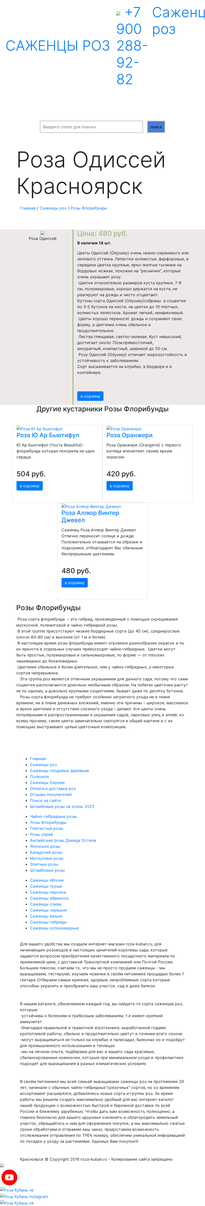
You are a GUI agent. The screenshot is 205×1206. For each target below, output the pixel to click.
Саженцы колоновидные (54, 927)
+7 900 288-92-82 (132, 46)
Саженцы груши (46, 886)
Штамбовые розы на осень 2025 (62, 806)
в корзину (90, 396)
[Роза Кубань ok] (17, 1202)
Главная (28, 208)
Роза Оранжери (129, 435)
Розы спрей (41, 834)
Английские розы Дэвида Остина (63, 840)
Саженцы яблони (47, 880)
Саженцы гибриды (48, 922)
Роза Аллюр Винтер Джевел (90, 516)
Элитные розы (44, 864)
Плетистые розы (46, 828)
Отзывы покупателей (51, 794)
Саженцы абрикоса (49, 898)
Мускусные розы (47, 858)
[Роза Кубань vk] (17, 1189)
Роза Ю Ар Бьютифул (47, 435)
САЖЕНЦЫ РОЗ (58, 45)
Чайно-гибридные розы (53, 816)
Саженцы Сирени (47, 782)
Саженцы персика (48, 892)
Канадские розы (46, 852)
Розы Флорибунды (88, 208)
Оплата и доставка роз (53, 788)
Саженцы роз (53, 208)
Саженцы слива (45, 904)
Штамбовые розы (47, 870)
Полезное (39, 776)
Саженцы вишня (46, 916)
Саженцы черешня (48, 910)
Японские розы (45, 846)
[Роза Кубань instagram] (24, 1196)
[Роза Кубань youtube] (9, 1177)
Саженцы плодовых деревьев (59, 770)
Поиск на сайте (45, 800)
